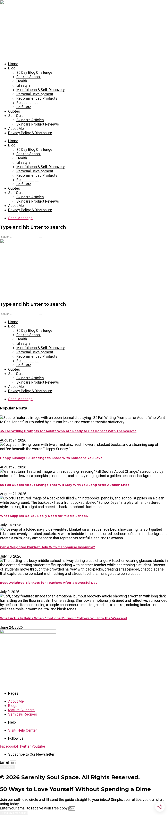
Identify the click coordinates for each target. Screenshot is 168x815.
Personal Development (34, 94)
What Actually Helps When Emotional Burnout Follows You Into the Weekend (63, 618)
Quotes (14, 111)
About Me (16, 128)
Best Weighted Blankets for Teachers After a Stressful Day (48, 582)
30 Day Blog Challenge (34, 72)
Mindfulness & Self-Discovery (40, 90)
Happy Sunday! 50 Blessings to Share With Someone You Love (51, 458)
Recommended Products (36, 98)
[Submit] (40, 237)
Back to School (28, 77)
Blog (11, 68)
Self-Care (16, 115)
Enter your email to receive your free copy (34, 808)
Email (5, 762)
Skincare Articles (30, 120)
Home (13, 64)
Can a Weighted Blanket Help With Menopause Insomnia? (47, 547)
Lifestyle (23, 85)
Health (21, 81)
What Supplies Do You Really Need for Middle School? (44, 516)
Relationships (27, 102)
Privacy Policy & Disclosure (30, 133)
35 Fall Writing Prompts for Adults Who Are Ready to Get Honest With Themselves (68, 431)
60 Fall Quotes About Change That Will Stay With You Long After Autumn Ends (64, 485)
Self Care (23, 107)
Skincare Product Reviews (37, 124)
